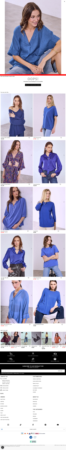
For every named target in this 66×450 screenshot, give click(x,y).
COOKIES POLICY (36, 385)
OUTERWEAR (35, 418)
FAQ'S (2, 412)
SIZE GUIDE (35, 390)
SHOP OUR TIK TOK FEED (5, 419)
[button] (2, 447)
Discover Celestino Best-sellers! (33, 85)
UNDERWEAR (35, 420)
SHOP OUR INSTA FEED (4, 417)
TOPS (34, 411)
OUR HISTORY (35, 399)
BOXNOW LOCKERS (4, 406)
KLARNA (2, 410)
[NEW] (6, 344)
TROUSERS (35, 414)
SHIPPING (2, 401)
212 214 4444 (4, 378)
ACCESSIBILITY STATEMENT (37, 388)
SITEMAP (34, 392)
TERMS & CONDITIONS (37, 379)
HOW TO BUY (3, 399)
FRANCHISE (35, 401)
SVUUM (2, 408)
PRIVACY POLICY (36, 383)
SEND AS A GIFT (3, 415)
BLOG (2, 393)
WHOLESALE (35, 403)
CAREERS (34, 406)
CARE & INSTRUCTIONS (37, 381)
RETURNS (2, 403)
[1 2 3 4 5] (33, 38)
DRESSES (34, 416)
